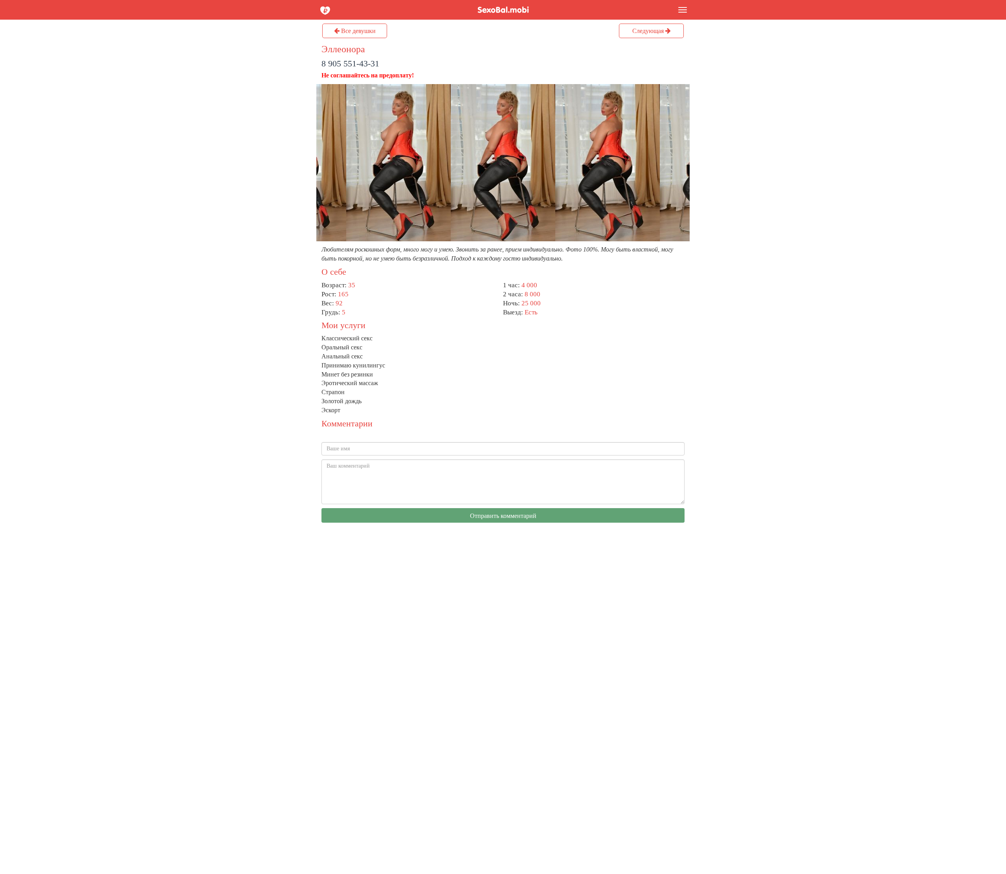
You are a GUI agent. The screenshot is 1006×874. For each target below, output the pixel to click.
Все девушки (358, 31)
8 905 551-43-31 (350, 63)
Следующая (648, 31)
